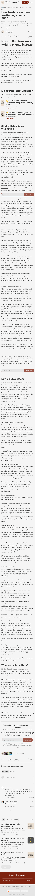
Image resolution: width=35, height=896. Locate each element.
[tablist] (8, 771)
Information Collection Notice (18, 745)
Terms (26, 886)
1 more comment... (6, 811)
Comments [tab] (5, 771)
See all (5, 867)
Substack (10, 894)
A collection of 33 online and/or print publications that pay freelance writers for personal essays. (12, 829)
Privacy (22, 886)
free (7, 561)
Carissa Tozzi (8, 787)
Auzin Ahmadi (9, 801)
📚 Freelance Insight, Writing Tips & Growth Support (16, 8)
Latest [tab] (8, 819)
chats (10, 561)
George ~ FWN (9, 31)
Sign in (31, 2)
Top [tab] (3, 819)
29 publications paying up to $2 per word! (12, 839)
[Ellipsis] (32, 787)
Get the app (24, 891)
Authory (13, 443)
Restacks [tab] (12, 771)
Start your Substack (14, 891)
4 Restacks (21, 753)
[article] (17, 829)
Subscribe (25, 2)
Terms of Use (25, 744)
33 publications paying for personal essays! (10, 825)
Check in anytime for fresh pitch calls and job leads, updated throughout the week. (13, 858)
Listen (31, 32)
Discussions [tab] (14, 819)
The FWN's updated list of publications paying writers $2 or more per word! (12, 843)
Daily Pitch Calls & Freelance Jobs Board (13, 854)
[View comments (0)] (10, 834)
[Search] (32, 819)
